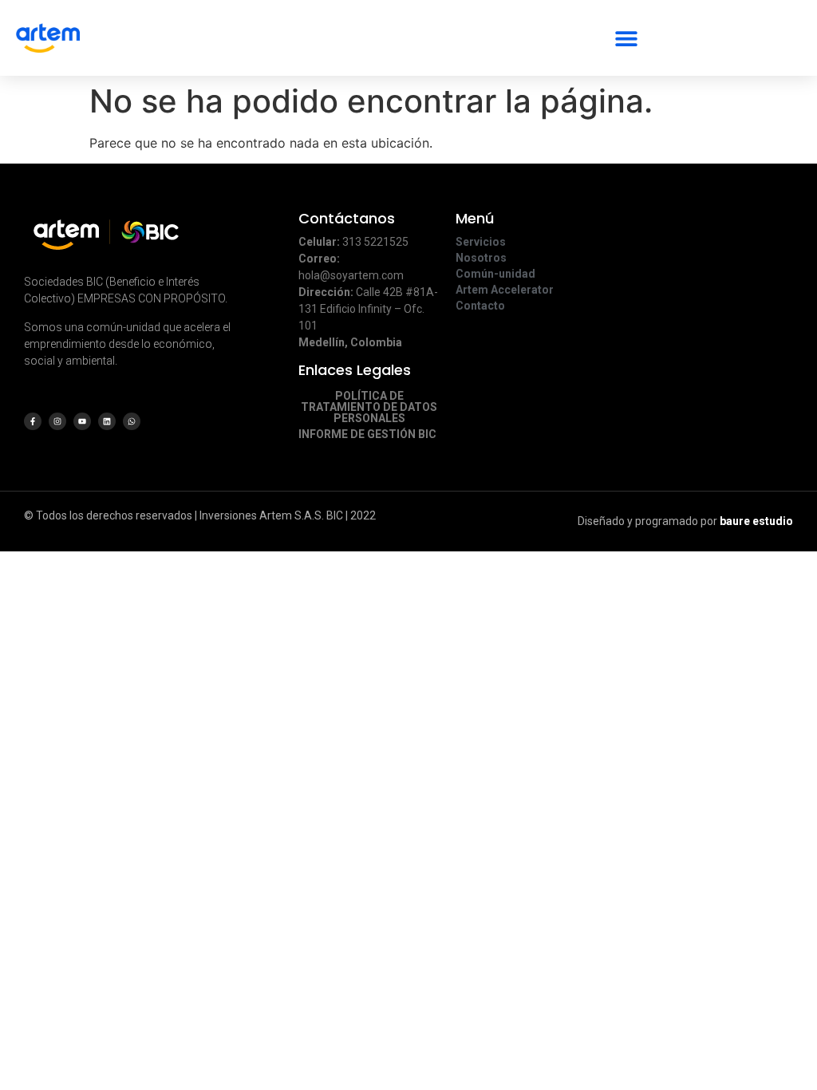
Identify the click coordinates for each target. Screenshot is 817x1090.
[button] (626, 38)
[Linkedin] (107, 421)
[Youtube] (82, 421)
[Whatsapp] (131, 421)
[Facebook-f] (32, 421)
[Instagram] (57, 421)
